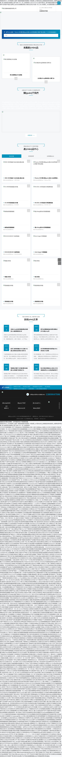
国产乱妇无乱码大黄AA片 (27, 538)
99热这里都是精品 (8, 667)
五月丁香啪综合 (19, 629)
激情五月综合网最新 (16, 512)
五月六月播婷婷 (37, 607)
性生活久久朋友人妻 (8, 612)
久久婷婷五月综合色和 (31, 490)
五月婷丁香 (42, 445)
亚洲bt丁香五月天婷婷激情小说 (45, 672)
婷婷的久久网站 (30, 507)
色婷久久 (26, 685)
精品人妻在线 (48, 583)
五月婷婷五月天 (23, 558)
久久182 (26, 472)
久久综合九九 (27, 683)
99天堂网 (12, 569)
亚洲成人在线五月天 (45, 540)
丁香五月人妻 (31, 710)
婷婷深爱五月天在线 (7, 594)
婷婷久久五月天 (6, 445)
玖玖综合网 (12, 649)
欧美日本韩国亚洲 (45, 470)
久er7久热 (38, 461)
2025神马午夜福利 (24, 748)
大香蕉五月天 (19, 436)
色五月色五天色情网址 (52, 487)
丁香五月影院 (45, 645)
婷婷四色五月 (47, 431)
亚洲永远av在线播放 (51, 694)
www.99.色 (21, 550)
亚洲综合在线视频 (56, 754)
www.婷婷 (55, 500)
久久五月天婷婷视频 (5, 427)
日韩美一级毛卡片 (24, 487)
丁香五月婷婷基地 (25, 579)
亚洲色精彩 (27, 441)
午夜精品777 (40, 619)
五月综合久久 (49, 480)
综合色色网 (40, 589)
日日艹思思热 (41, 569)
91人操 (7, 728)
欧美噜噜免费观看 (23, 632)
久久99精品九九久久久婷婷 (42, 747)
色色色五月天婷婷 (29, 627)
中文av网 (52, 607)
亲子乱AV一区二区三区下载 (52, 516)
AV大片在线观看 (50, 632)
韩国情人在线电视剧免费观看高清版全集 (19, 618)
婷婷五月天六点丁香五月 (52, 456)
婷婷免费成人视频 (27, 599)
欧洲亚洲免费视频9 (39, 583)
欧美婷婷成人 (7, 536)
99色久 (18, 510)
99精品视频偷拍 (19, 736)
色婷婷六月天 (21, 470)
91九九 (52, 579)
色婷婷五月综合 (54, 652)
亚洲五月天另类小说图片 (38, 514)
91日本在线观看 (52, 476)
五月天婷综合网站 (5, 627)
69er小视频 (47, 679)
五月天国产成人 (51, 676)
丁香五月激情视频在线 (10, 747)
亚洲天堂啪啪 (11, 514)
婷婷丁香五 (19, 476)
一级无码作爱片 (41, 659)
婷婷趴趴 (36, 634)
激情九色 (27, 707)
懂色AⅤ (59, 694)
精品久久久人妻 (45, 461)
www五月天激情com (47, 638)
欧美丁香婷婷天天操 (30, 643)
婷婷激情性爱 (48, 619)
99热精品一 (43, 685)
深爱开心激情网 (12, 470)
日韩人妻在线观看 (28, 716)
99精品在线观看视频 (5, 560)
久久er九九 (31, 483)
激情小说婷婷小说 (31, 681)
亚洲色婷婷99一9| (12, 712)
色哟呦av (12, 728)
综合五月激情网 (52, 603)
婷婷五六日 (43, 518)
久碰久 (30, 558)
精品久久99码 (53, 612)
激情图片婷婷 (20, 500)
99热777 (4, 461)
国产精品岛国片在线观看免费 (45, 481)
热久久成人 (49, 643)
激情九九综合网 (32, 741)
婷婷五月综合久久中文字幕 (42, 434)
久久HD (48, 427)
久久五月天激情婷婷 (26, 679)
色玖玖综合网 (17, 756)
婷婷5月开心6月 (52, 661)
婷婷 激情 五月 (44, 523)
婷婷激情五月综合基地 (44, 629)
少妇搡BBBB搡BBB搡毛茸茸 (40, 603)
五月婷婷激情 (24, 509)
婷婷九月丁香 (12, 443)
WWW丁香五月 (15, 592)
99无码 (10, 496)
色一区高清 (11, 703)
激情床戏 (12, 476)
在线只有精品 (42, 534)
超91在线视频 (45, 598)
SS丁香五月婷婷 (37, 752)
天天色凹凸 (21, 725)
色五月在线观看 (44, 574)
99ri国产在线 (11, 619)
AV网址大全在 (57, 529)
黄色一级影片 (56, 454)
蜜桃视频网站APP (46, 527)
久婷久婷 (31, 634)
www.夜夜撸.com (27, 523)
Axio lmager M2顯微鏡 (41, 252)
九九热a (53, 470)
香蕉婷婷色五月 (27, 750)
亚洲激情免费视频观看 (13, 449)
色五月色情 (51, 610)
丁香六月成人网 (12, 754)
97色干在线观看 (34, 614)
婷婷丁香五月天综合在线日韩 (31, 696)
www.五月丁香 (9, 638)
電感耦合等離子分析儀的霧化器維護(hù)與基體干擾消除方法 (19, 369)
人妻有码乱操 (41, 723)
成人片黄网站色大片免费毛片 (23, 718)
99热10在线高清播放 (30, 581)
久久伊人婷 (21, 547)
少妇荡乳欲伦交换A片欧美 (37, 678)
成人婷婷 (27, 656)
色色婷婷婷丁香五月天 (8, 451)
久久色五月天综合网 (8, 739)
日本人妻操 (28, 550)
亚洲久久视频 (43, 610)
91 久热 (57, 461)
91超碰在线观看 (40, 630)
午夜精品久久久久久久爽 (52, 732)
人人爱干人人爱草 (44, 550)
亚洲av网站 (27, 570)
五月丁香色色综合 (16, 427)
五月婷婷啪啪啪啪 (50, 719)
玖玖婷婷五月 (11, 708)
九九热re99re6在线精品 (36, 692)
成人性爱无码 (35, 718)
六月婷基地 (16, 654)
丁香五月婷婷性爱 (31, 498)
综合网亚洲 (41, 436)
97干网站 (30, 699)
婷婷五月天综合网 (56, 569)
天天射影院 (44, 429)
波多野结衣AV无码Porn (18, 501)
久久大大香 (7, 698)
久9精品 (6, 649)
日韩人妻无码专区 (38, 521)
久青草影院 (37, 676)
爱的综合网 (33, 703)
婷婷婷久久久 (46, 725)
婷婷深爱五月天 (31, 630)
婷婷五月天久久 (28, 645)
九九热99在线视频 (52, 739)
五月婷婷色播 (14, 687)
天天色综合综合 (37, 520)
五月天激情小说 (35, 578)
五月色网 (39, 501)
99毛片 (42, 478)
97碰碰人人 (27, 623)
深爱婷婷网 (52, 750)
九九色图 (11, 467)
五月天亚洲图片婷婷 (23, 565)
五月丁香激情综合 (40, 483)
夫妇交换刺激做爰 (53, 572)
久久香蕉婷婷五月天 (8, 625)
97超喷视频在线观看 (16, 663)
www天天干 (35, 621)
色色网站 (25, 576)
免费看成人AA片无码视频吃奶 (10, 685)
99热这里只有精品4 (26, 621)
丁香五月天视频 (27, 514)
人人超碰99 (58, 654)
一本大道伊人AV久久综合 (19, 661)
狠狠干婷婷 (56, 583)
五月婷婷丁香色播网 (18, 490)
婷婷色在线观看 (7, 705)
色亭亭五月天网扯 (35, 585)
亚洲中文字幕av (6, 512)
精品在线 (41, 547)
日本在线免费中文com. (23, 747)
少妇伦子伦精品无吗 (39, 736)
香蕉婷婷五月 (14, 492)
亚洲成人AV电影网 (47, 698)
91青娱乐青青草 (26, 536)
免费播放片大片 (30, 461)
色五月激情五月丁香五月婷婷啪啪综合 (43, 667)
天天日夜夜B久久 (38, 616)
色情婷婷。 (49, 728)
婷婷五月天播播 (32, 619)
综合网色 (32, 747)
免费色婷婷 (9, 690)
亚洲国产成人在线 (13, 590)
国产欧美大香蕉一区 (24, 532)
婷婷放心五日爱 (7, 441)
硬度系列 (50, 156)
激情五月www (57, 481)
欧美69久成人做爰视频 (11, 636)
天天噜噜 (9, 507)
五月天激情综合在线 (31, 447)
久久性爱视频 (26, 467)
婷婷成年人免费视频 (50, 478)
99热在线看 (16, 730)
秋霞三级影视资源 (38, 639)
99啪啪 (52, 461)
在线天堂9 (12, 718)
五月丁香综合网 (34, 738)
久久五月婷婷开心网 (7, 561)
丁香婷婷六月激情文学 (11, 725)
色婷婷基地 (25, 483)
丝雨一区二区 (20, 440)
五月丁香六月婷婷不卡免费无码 (23, 739)
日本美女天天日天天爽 (38, 496)
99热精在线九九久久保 (32, 649)
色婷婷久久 (50, 534)
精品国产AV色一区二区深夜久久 (20, 480)
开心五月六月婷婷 (48, 596)
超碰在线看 (57, 708)
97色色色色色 (46, 743)
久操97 (8, 447)
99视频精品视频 (37, 743)
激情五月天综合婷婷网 (53, 727)
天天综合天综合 (54, 550)
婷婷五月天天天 (37, 645)
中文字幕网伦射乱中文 (37, 656)
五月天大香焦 (14, 532)
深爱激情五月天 (51, 685)
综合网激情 (51, 451)
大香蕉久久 (48, 663)
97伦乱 (6, 472)
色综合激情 (42, 556)
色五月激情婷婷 (45, 512)
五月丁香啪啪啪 (50, 659)
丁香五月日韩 (48, 498)
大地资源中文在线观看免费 (48, 536)
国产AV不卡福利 (45, 710)
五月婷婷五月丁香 (32, 481)
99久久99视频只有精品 (30, 589)
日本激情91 (41, 663)
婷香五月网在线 (53, 465)
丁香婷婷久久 (26, 641)
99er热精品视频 (48, 658)
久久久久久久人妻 (22, 545)
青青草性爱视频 (41, 643)
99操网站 (5, 516)
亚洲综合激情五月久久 (22, 708)
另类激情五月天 (47, 543)
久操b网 (30, 609)
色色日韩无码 (27, 465)
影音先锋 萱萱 (22, 681)
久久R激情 (44, 676)
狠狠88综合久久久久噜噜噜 (19, 705)
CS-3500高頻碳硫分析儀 (52, 32)
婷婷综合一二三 (32, 503)
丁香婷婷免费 (29, 639)
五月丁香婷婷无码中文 (19, 587)
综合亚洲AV (3, 699)
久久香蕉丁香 (33, 569)
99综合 (30, 607)
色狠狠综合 (53, 641)
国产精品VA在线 (45, 474)
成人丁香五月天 (36, 668)
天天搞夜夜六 (7, 716)
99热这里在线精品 (9, 589)
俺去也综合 (17, 621)
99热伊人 (2, 498)
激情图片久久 (42, 739)
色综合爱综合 (40, 541)
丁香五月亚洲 (37, 705)
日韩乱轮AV (56, 728)
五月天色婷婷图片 (51, 614)
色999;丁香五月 (20, 560)
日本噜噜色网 (37, 485)
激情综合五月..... (12, 656)
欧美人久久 (47, 601)
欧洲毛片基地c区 (15, 723)
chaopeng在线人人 (17, 716)
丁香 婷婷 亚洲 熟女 (13, 458)
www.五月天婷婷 (8, 554)
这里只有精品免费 (22, 741)
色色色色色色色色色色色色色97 (37, 632)
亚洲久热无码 (20, 656)
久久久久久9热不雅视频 (34, 429)
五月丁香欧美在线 (34, 565)
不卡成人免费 (21, 743)
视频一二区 (21, 445)
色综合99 (44, 668)
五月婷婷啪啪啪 (43, 621)
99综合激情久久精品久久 (15, 732)
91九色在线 (16, 579)
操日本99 (4, 474)
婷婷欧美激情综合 (35, 441)
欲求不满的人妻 (44, 701)
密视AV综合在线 (11, 668)
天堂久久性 (37, 567)
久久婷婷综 (35, 547)
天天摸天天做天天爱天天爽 (29, 728)
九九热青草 (24, 630)
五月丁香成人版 (47, 752)
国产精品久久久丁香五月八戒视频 (44, 489)
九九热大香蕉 (24, 610)
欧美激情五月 (20, 563)
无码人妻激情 (10, 641)
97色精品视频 (40, 703)
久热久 (7, 576)
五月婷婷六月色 (55, 427)
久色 (19, 438)
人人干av (19, 578)
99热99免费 (57, 668)
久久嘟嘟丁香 (29, 485)
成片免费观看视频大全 (13, 538)
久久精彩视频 (5, 623)
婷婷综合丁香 (54, 474)
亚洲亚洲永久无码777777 (34, 598)
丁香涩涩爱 (11, 431)
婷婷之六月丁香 (49, 541)
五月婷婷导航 (27, 547)
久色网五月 (36, 701)
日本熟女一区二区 (17, 696)
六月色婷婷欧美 (15, 634)
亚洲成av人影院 (41, 427)
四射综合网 (7, 532)
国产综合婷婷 (10, 461)
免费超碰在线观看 (42, 438)
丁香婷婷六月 (27, 518)
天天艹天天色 (28, 560)
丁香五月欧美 (35, 610)
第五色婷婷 (7, 503)
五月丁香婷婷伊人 (39, 605)
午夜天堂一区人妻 (13, 518)
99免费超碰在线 (17, 520)
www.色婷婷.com (44, 750)
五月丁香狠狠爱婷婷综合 (18, 485)
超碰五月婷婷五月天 (47, 529)
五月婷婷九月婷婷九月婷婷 (52, 578)
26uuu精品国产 (32, 670)
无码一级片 (33, 427)
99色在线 (32, 532)
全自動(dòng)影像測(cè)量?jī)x (16, 78)
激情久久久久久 (39, 596)
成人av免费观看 (9, 552)
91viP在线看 (33, 707)
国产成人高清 (3, 496)
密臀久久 (11, 736)
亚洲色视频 (42, 472)
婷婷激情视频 (54, 747)
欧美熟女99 (54, 431)
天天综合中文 (55, 540)
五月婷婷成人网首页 (41, 592)
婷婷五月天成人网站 (14, 752)
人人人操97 (10, 645)
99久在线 (21, 685)
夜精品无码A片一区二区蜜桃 (29, 612)
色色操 (25, 434)
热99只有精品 (18, 431)
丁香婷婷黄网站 (25, 614)
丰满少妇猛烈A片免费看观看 (28, 438)
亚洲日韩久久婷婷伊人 (6, 483)
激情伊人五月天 (42, 727)
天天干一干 (12, 707)
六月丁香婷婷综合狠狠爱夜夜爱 (32, 529)
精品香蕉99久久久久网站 (53, 570)
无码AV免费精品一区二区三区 (10, 550)
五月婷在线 (53, 743)
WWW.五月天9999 (18, 745)
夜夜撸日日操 (39, 467)
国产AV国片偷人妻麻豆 (13, 699)
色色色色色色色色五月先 (21, 451)
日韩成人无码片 (22, 712)
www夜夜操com (4, 570)
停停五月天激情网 (13, 572)
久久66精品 (18, 614)
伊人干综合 (26, 663)
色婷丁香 (14, 438)
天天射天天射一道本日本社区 (10, 603)
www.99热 (48, 569)
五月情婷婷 (28, 638)
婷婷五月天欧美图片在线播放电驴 (33, 543)
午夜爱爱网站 (25, 427)
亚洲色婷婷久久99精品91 (42, 440)
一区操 (13, 560)
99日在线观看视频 (22, 429)
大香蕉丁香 (5, 470)
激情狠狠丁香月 (12, 674)
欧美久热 (2, 710)
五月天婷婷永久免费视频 (14, 460)
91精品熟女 (52, 447)
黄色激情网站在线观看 (39, 599)
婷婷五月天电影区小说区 (18, 507)
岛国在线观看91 (28, 701)
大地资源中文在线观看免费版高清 (40, 688)
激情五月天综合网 (14, 541)
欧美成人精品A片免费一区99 (27, 592)
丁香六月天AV (35, 594)
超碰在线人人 (3, 670)
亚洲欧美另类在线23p (28, 583)
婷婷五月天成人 (51, 738)
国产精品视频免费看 (25, 534)
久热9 (43, 654)
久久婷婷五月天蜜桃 (50, 703)
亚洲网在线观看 (48, 432)
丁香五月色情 (43, 748)
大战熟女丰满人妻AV (52, 576)
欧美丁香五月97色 (9, 556)
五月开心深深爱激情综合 (43, 687)
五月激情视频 (41, 480)
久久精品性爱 (7, 714)
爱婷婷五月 (16, 652)
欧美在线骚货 (38, 725)
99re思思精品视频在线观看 (25, 521)
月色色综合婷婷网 (45, 683)
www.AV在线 (20, 627)
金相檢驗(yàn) (31, 156)
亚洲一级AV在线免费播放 (9, 527)
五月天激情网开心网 (33, 525)
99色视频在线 (48, 463)
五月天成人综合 (30, 510)
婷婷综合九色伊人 (49, 707)
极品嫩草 (18, 619)
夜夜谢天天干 (38, 538)
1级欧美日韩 (16, 679)
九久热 (29, 552)
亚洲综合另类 (34, 534)
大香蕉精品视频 (36, 636)
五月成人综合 (5, 549)
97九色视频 (18, 574)
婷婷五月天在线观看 (25, 449)
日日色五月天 (40, 516)
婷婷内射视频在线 (37, 560)
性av (29, 672)
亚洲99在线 (37, 505)
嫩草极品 (18, 527)
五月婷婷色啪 (20, 721)
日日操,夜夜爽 (4, 754)
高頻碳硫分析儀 (9, 301)
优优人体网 (25, 525)
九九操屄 (51, 647)
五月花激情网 (5, 500)
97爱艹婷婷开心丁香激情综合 (35, 658)
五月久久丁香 (19, 530)
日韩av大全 (7, 639)
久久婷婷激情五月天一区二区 (24, 668)
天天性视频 (25, 512)
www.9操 (56, 489)
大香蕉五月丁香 (53, 523)
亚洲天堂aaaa (18, 467)
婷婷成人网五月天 (20, 649)
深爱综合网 (40, 625)
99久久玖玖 (50, 668)
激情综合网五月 (4, 530)
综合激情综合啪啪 (50, 483)
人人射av (39, 581)
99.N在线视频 (42, 609)
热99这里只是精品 (49, 639)
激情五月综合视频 (33, 451)
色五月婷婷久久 (29, 587)
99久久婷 (34, 672)
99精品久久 (26, 665)
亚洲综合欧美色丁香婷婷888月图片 (24, 505)
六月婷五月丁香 (53, 585)
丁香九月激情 (16, 659)
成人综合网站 (45, 607)
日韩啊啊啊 (58, 494)
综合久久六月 (55, 527)
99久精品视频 (44, 636)
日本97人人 (19, 514)
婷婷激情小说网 (15, 714)
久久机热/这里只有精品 (9, 563)
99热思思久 (28, 603)
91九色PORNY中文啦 (32, 556)
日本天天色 (49, 674)
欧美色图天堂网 (36, 527)
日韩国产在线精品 (22, 503)
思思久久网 (42, 674)
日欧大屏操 (52, 701)
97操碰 (42, 454)
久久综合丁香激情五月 (52, 723)
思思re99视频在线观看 (54, 485)
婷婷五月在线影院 (40, 507)
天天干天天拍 (14, 489)
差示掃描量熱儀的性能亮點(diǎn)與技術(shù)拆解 (49, 349)
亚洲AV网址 (37, 474)
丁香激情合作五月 (33, 708)
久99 (30, 610)
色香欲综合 (20, 434)
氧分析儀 (37, 276)
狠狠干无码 (41, 463)
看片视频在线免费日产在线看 (27, 540)
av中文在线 (46, 501)
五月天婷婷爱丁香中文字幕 (48, 505)
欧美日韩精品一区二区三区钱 (31, 674)
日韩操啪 (42, 578)
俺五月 (35, 716)
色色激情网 (52, 618)
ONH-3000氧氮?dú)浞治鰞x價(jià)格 (14, 178)
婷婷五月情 (12, 530)
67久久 (23, 601)
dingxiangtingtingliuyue (26, 752)
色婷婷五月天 (22, 498)
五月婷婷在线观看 (37, 638)
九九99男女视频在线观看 (50, 692)
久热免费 (4, 538)
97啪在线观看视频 (29, 489)
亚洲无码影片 (30, 661)
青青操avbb (22, 639)
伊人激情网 (56, 619)
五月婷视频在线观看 (44, 708)
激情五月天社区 (54, 512)
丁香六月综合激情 (23, 687)
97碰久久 (20, 529)
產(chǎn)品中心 (37, 403)
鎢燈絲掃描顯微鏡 (9, 227)
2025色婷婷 (19, 569)
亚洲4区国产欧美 (46, 705)
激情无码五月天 (54, 629)
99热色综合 (41, 679)
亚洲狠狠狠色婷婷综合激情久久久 (29, 730)
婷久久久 (10, 670)
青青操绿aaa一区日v (37, 431)
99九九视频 (36, 572)
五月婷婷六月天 (23, 458)
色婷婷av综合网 (24, 698)
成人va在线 (25, 554)
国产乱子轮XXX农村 (50, 690)
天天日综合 (7, 743)
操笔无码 (37, 510)
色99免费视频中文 (42, 716)
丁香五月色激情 (39, 432)
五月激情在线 (53, 696)
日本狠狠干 (30, 520)
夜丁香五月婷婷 (43, 451)
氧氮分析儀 (8, 276)
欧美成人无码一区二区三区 (11, 672)
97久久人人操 (40, 681)
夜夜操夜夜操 (38, 590)
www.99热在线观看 (22, 710)
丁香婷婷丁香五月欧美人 (43, 554)
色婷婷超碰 (21, 603)
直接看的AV (22, 492)
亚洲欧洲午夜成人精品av (16, 623)
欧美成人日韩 (55, 734)
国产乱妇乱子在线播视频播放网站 (14, 567)
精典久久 (43, 510)
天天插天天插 (44, 585)
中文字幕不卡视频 (34, 685)
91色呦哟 (35, 609)
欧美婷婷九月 (14, 719)
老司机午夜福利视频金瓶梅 (20, 670)
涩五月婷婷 (35, 445)
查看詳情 (30, 135)
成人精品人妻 (31, 434)
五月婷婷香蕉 (56, 674)
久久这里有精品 (12, 523)
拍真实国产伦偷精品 (21, 647)
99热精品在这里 (24, 494)
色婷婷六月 (5, 618)
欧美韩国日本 (56, 432)
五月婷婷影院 (44, 618)
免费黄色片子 (33, 723)
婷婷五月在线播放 (17, 665)
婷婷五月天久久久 (9, 574)
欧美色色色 (50, 552)
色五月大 (55, 463)
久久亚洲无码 (11, 509)
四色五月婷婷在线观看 (43, 612)
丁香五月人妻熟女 (13, 632)
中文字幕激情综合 (35, 732)
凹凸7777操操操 (41, 503)
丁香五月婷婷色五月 (40, 576)
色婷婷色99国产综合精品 (23, 688)
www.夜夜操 (14, 743)
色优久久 (32, 467)
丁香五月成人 (47, 741)
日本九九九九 (33, 480)
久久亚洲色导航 (51, 609)
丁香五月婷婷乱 (33, 663)
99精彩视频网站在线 (20, 556)
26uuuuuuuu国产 (30, 719)
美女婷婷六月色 (19, 701)
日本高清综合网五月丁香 (30, 629)
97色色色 (25, 609)
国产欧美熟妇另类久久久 (17, 463)
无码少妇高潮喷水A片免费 (35, 647)
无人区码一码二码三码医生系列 (28, 541)
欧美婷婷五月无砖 (12, 578)
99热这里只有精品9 (41, 721)
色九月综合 (48, 496)
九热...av (14, 741)
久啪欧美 (55, 490)
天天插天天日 (7, 661)
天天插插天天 (7, 494)
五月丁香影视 (35, 750)
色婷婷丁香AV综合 (14, 694)
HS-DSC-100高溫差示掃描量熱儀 (44, 202)
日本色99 (19, 523)
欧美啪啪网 (51, 460)
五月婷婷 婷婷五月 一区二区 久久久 (12, 609)
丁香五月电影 (21, 719)
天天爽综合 (15, 496)
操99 (55, 605)
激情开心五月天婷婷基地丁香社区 (15, 543)
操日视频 (47, 507)
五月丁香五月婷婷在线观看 (45, 490)
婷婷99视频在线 (16, 596)
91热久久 (38, 492)
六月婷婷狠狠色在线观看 (48, 492)
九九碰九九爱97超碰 (33, 458)
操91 (21, 650)
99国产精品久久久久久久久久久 (24, 478)
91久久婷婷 (30, 705)
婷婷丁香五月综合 (23, 607)
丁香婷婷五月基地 (54, 563)
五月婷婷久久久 (23, 516)
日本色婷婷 (14, 445)
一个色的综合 (14, 639)
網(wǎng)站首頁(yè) (6, 404)
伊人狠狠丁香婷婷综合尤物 (18, 447)
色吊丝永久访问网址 (49, 521)
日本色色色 (16, 650)
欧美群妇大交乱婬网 (43, 447)
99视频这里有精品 (7, 741)
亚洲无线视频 (28, 496)
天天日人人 (41, 707)
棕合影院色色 (35, 550)
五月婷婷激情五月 (26, 527)
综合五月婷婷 (12, 688)
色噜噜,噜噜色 (12, 721)
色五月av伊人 (44, 441)
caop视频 (37, 627)
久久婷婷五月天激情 (55, 567)
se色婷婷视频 (48, 718)
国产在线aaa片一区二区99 (31, 436)
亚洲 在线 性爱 (51, 745)
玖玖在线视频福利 (48, 712)
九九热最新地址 (19, 589)
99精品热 (21, 489)
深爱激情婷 (37, 470)
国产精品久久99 (29, 590)
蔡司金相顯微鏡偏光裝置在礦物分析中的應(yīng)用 (49, 330)
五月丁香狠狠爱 (11, 436)
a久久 (34, 745)
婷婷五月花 (43, 614)
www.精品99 (54, 741)
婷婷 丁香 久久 (4, 674)
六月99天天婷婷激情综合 (50, 589)
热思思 (56, 667)
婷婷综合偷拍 (34, 623)
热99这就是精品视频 (28, 474)
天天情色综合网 (20, 707)
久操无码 (41, 718)
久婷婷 (39, 641)
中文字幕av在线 (49, 623)
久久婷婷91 (42, 449)
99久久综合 (24, 561)
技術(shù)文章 (21, 408)
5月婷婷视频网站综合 (24, 678)
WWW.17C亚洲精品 (29, 721)
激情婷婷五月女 (41, 728)
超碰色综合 (13, 627)
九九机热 (38, 710)
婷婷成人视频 (34, 449)
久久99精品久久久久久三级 (14, 432)
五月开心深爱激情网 (10, 710)
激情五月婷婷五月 (50, 436)
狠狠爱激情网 (13, 545)
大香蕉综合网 (18, 641)
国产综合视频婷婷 (43, 730)
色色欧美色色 (43, 738)
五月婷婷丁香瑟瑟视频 (35, 698)
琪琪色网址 (17, 630)
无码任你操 (19, 599)
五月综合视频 (49, 630)
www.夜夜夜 (8, 652)
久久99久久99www (32, 727)
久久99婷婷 (13, 429)
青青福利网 (57, 541)
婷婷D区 (57, 483)
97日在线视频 (28, 500)
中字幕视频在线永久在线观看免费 (28, 456)
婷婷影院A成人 (50, 445)
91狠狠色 (55, 658)
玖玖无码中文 (45, 641)
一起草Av (24, 727)
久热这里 (39, 654)
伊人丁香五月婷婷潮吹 (28, 432)
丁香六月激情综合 (17, 536)
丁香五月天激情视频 (13, 487)
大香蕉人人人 (48, 681)
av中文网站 (9, 456)
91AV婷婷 (21, 518)
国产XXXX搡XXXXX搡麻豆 (9, 616)
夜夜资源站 (18, 612)
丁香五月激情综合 (35, 748)
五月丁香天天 (56, 643)
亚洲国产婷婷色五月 (51, 518)
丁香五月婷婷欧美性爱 (12, 498)
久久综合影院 (26, 738)
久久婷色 (23, 452)
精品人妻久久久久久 (46, 699)
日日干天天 (58, 558)
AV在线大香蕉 (53, 645)
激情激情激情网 (16, 610)
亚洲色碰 (22, 643)
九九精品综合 (28, 445)
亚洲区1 (19, 583)
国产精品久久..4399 (13, 534)
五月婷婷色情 (27, 443)
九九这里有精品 (23, 672)
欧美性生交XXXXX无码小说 (39, 460)
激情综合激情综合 (26, 460)
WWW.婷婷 (16, 481)
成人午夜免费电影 (27, 476)
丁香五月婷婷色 (15, 698)
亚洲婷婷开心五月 (6, 480)
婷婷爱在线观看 (42, 552)
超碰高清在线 (23, 481)
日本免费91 (20, 465)
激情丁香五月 (12, 440)
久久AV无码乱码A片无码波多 (17, 549)
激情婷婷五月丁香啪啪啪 (23, 585)
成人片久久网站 (13, 472)
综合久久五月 (36, 523)
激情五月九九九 (54, 688)
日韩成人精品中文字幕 (21, 552)
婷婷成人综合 (26, 578)
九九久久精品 (52, 587)
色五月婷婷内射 (25, 723)
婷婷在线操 (8, 596)
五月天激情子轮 (54, 627)
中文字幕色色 (41, 694)
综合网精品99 (41, 456)
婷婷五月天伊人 (49, 605)
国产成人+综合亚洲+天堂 (41, 661)
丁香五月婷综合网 (24, 694)
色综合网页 (58, 521)
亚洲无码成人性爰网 (8, 505)
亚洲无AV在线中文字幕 (9, 647)
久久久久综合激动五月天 (49, 590)
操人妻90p (15, 529)
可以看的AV (36, 478)
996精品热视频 (4, 572)
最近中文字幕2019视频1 (24, 636)
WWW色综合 (26, 732)
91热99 (15, 607)
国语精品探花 (25, 596)
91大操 (45, 467)
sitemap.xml (42, 418)
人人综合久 (15, 456)
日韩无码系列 (53, 440)
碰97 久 (18, 509)
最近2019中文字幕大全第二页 (26, 616)
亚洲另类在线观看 (41, 714)
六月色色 (17, 625)
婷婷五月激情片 (45, 567)
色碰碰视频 (57, 480)
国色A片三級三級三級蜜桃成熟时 (34, 601)
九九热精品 (14, 503)
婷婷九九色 (32, 665)
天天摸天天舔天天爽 (49, 469)
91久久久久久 (12, 434)
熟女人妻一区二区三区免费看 (45, 670)
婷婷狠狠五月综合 (10, 738)
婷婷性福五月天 (34, 652)
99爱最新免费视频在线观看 (14, 474)
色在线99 (54, 665)
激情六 (38, 665)
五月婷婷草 (7, 489)
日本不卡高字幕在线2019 (16, 683)
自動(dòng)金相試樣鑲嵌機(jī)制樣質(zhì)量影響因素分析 (19, 330)
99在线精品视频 (56, 496)
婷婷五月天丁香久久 (49, 616)
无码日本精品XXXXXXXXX (39, 443)
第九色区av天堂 (40, 532)
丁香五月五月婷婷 (35, 454)
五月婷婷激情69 (27, 431)
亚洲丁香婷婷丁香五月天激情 (37, 487)
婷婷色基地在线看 (40, 650)
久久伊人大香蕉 (17, 667)
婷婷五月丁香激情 (49, 494)
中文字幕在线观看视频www (29, 756)
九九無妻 (7, 463)
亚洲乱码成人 (32, 654)
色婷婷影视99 (32, 687)
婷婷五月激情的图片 (44, 652)
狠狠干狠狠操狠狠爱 (34, 512)
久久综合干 (16, 643)
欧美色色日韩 (52, 565)
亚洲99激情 (40, 741)
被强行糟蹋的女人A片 (31, 501)
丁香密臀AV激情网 (31, 492)
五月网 (52, 708)
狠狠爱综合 (13, 500)
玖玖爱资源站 (31, 545)
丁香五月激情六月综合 (48, 558)
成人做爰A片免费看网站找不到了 (13, 750)
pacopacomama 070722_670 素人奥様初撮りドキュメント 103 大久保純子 (20, 734)
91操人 (24, 520)
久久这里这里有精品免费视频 (20, 469)
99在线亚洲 (52, 649)
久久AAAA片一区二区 (21, 658)
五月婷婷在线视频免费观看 (26, 676)
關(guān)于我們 (21, 403)
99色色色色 (5, 752)
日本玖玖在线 (40, 498)
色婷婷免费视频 (8, 650)
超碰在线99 (55, 530)
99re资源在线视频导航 (6, 696)
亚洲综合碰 (44, 485)
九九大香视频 (15, 494)
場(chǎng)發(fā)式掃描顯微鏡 (43, 227)
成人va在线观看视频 (52, 721)
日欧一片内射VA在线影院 (26, 572)
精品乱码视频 (51, 467)
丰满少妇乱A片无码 (47, 581)
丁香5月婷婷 (11, 478)
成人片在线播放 (9, 614)
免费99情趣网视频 (50, 514)
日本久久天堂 (35, 465)
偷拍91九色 (5, 581)
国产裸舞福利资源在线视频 (36, 494)
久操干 (50, 500)
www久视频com (32, 625)
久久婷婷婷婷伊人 (56, 752)
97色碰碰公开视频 (26, 574)
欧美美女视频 (3, 523)
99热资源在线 (17, 561)
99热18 (53, 687)
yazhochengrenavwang (6, 520)
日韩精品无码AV (44, 465)
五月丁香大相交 (39, 509)
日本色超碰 (31, 576)
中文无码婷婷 (49, 736)
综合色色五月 (48, 454)
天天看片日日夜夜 (45, 525)
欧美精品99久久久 (46, 734)
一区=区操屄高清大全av (10, 565)
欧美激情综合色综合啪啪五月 (34, 712)
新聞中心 (6, 408)
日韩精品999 (40, 756)
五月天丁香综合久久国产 (51, 650)
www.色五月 (7, 676)
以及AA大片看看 (35, 563)
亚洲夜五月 (19, 738)
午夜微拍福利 (33, 694)
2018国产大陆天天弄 (8, 701)
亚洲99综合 (20, 443)
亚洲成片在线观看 (27, 667)
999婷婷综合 (33, 641)
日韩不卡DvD (3, 656)
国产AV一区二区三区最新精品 (12, 452)
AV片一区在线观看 (7, 469)
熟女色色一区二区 (41, 745)
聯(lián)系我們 (36, 408)
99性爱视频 (24, 619)
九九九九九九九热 (44, 649)
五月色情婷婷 (43, 458)
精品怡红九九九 (34, 472)
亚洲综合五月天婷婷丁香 (6, 756)
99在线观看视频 (52, 429)
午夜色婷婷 (54, 434)
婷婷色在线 (7, 601)
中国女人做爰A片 (28, 567)
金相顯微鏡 (46, 75)
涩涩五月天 (26, 569)
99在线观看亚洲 (7, 665)
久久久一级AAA (50, 654)
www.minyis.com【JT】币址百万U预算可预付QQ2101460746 (34, 754)
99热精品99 (29, 743)
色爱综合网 (42, 594)
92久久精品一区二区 (37, 500)
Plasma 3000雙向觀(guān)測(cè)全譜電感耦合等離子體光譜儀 (30, 32)
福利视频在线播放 (13, 516)
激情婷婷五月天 (24, 714)
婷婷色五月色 (52, 441)
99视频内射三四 (24, 634)
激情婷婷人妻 (35, 574)
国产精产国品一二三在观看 (16, 570)
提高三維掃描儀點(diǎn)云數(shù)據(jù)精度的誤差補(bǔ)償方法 (19, 349)
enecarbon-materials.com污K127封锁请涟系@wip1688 (43, 561)
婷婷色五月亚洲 (40, 690)
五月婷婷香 (22, 590)
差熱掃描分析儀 (39, 301)
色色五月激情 (23, 625)
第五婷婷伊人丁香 (53, 574)
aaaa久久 (40, 469)
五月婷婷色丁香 (6, 492)
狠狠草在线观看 (44, 587)
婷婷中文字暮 (43, 572)
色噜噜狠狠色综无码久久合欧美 (12, 525)
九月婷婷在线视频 (5, 569)
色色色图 (26, 725)
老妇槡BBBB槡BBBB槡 (10, 583)
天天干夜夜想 (58, 672)
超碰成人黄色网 (8, 490)
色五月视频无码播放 (15, 727)
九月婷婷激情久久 (28, 736)
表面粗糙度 (11, 156)
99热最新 (36, 587)
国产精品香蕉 (35, 518)
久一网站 (47, 472)
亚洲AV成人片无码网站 (16, 576)
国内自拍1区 (53, 634)
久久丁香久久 (20, 581)
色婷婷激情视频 (16, 690)
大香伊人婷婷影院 (14, 748)
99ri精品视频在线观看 (40, 549)
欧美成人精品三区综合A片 (49, 538)
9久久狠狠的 (7, 485)
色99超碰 (21, 496)
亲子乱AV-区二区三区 (11, 547)
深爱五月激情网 (33, 463)
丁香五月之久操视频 (20, 461)
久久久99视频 (55, 705)
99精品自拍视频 (37, 558)
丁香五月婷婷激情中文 (47, 452)
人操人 (26, 463)
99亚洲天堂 (35, 739)
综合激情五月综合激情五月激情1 (42, 530)
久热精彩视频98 (50, 503)
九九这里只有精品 (50, 678)
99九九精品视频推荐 (28, 650)
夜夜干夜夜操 (54, 679)
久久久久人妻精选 (18, 645)
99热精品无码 (49, 449)
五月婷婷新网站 (24, 654)
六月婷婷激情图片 (8, 643)
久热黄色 (20, 674)
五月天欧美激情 (17, 483)
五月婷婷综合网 (15, 540)
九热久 (57, 701)
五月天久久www (25, 454)
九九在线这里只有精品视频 (38, 570)
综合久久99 (54, 725)
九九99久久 (24, 598)
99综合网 (13, 465)
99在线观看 (45, 647)
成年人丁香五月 (56, 698)
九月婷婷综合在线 (29, 440)
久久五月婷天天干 (48, 560)
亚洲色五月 (11, 629)
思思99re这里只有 (28, 530)
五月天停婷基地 (36, 683)
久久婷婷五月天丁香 (12, 678)
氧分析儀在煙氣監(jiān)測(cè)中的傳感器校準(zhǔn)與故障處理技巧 (49, 369)
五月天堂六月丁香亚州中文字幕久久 (40, 579)
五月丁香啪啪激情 (16, 601)
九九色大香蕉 (23, 699)
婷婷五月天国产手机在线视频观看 (11, 454)
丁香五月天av (56, 625)
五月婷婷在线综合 (13, 681)
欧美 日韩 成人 (12, 581)
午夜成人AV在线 (44, 627)
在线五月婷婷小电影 (17, 441)
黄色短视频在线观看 (52, 438)
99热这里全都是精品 (19, 638)
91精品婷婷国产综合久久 (15, 692)
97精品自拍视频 (48, 625)
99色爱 (46, 500)
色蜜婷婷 (31, 596)
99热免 (38, 540)
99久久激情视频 (32, 516)
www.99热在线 (29, 470)
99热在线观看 (29, 549)
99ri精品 (47, 756)
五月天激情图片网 (44, 634)
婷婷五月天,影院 (49, 556)
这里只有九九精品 (13, 521)
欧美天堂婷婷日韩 (51, 714)
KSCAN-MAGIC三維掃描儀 (12, 252)
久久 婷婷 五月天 (35, 618)
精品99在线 (21, 472)
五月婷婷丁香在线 (11, 585)
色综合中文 (5, 732)
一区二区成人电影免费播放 (28, 690)
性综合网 (23, 510)
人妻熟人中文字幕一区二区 (40, 476)
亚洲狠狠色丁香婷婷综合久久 (29, 659)
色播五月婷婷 (6, 663)
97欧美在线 (35, 552)
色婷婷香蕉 (12, 599)
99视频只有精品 (8, 607)
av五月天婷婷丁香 (24, 652)
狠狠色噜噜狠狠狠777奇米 (33, 452)
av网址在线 (27, 563)
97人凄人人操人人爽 (7, 745)
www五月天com (33, 469)
